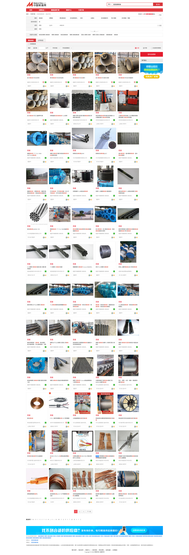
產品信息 (31, 40)
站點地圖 (94, 550)
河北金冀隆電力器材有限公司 (103, 385)
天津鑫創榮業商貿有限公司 (57, 498)
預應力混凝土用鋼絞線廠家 (136, 536)
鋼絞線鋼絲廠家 (96, 536)
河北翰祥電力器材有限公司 (126, 423)
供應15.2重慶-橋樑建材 (103, 191)
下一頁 (89, 511)
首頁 (30, 10)
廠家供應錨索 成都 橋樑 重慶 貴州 (128, 230)
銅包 (30, 418)
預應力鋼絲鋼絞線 (74, 35)
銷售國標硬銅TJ (32, 494)
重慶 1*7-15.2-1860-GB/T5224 (34, 154)
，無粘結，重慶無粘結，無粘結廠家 (105, 305)
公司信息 (40, 40)
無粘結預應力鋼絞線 (44, 35)
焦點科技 (96, 552)
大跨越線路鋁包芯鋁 (80, 418)
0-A (33, 519)
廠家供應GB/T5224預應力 (35, 305)
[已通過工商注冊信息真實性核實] (45, 82)
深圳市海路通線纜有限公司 (57, 423)
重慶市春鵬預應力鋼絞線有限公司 (57, 120)
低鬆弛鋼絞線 (34, 540)
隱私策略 (101, 550)
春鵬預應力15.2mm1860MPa (82, 267)
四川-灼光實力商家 (102, 78)
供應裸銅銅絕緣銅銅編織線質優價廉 (105, 457)
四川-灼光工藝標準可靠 (35, 116)
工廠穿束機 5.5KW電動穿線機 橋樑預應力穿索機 (128, 116)
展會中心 (69, 10)
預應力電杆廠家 (114, 536)
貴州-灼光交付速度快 (126, 78)
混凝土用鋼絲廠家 (105, 536)
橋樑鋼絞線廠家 (158, 536)
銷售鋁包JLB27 (101, 153)
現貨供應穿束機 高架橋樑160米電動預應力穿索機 (105, 116)
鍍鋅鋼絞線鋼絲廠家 (148, 536)
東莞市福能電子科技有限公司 (103, 460)
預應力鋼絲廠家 (48, 536)
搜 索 (158, 4)
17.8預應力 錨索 (56, 267)
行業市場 (81, 10)
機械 (97, 456)
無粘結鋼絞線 (64, 35)
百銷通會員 (33, 44)
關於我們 (74, 550)
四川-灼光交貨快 (33, 78)
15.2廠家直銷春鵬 (58, 305)
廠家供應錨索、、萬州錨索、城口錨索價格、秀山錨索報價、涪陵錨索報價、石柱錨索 (36, 344)
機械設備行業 (55, 10)
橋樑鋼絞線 (109, 35)
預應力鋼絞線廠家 (77, 536)
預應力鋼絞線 (55, 35)
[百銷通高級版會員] (43, 82)
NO (59, 519)
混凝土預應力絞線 (86, 35)
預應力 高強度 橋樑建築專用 (59, 380)
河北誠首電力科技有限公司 (126, 498)
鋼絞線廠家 (41, 536)
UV (72, 519)
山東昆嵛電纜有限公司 (79, 460)
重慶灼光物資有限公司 (33, 82)
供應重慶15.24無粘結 (80, 191)
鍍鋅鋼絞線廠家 (68, 536)
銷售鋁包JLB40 (78, 153)
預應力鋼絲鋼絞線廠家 (45, 538)
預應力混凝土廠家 (87, 536)
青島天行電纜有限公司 (56, 460)
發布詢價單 (152, 54)
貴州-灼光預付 (79, 78)
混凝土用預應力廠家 (58, 536)
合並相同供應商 (157, 48)
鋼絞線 (116, 35)
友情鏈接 (115, 550)
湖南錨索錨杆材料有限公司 (80, 120)
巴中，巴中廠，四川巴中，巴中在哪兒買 (59, 192)
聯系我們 (81, 550)
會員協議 (108, 550)
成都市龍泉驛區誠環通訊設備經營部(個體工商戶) (126, 271)
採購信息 (41, 10)
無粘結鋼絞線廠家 (123, 536)
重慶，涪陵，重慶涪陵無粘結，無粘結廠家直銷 (36, 193)
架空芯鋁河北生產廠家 (35, 456)
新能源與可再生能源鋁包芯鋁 (128, 418)
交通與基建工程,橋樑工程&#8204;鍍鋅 (104, 381)
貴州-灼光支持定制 (56, 78)
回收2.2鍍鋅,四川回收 (128, 267)
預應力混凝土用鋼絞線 (98, 35)
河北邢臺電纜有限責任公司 (80, 158)
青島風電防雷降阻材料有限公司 (34, 423)
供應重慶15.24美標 (58, 116)
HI (48, 519)
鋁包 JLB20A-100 (33, 229)
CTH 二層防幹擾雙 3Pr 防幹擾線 (59, 418)
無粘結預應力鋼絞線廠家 (32, 538)
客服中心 (87, 550)
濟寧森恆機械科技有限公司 (103, 120)
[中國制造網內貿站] (36, 4)
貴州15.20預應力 (102, 267)
